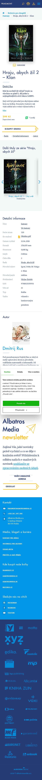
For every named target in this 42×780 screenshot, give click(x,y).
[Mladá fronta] (10, 733)
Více (4, 111)
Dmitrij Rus (8, 86)
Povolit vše (21, 403)
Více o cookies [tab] (33, 372)
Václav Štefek (26, 279)
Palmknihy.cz (8, 570)
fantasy (24, 224)
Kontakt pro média (11, 538)
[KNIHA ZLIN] (18, 688)
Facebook (12, 608)
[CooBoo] (21, 628)
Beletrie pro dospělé (17, 13)
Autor (35, 136)
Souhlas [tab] (7, 372)
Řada (6, 136)
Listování (21, 65)
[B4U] (14, 673)
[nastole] (30, 652)
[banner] (7, 3)
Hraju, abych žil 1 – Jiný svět (21, 196)
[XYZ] (14, 640)
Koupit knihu (13, 129)
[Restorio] (10, 754)
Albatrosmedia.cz (10, 576)
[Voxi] (32, 698)
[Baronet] (13, 745)
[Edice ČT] (9, 709)
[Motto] (32, 628)
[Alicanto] (30, 681)
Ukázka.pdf (26, 236)
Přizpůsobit (19, 410)
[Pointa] (30, 719)
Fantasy (6, 16)
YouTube (11, 613)
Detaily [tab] (20, 372)
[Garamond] (29, 733)
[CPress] (10, 681)
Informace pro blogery (12, 544)
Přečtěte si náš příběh (12, 555)
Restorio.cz (7, 587)
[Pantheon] (9, 719)
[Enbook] (30, 754)
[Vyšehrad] (13, 698)
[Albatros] (9, 628)
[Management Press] (32, 663)
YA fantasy (25, 228)
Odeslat (10, 486)
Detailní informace (21, 136)
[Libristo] (31, 745)
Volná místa (8, 549)
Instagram (12, 603)
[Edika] (11, 652)
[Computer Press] (9, 663)
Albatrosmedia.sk (10, 582)
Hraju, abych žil (27, 262)
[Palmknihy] (31, 709)
